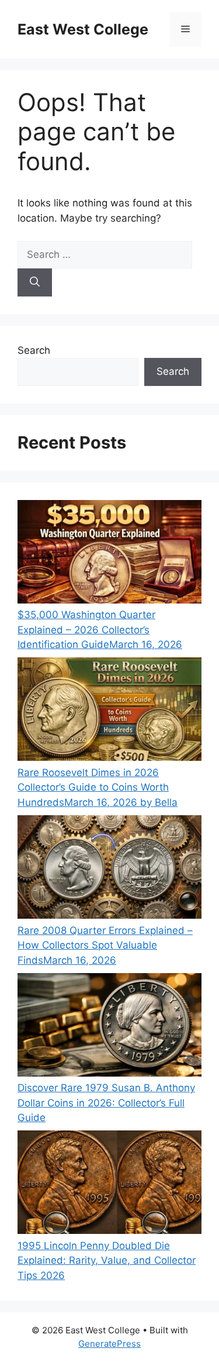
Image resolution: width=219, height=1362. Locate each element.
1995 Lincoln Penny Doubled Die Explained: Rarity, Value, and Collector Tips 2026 (107, 1260)
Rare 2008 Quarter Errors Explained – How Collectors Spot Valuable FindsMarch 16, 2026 (105, 945)
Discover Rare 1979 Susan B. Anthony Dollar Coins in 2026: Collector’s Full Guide (106, 1102)
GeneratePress (109, 1343)
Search (34, 350)
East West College (83, 29)
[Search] (35, 282)
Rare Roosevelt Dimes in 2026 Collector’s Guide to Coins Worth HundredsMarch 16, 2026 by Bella (98, 787)
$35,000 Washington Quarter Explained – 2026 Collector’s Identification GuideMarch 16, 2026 (100, 629)
